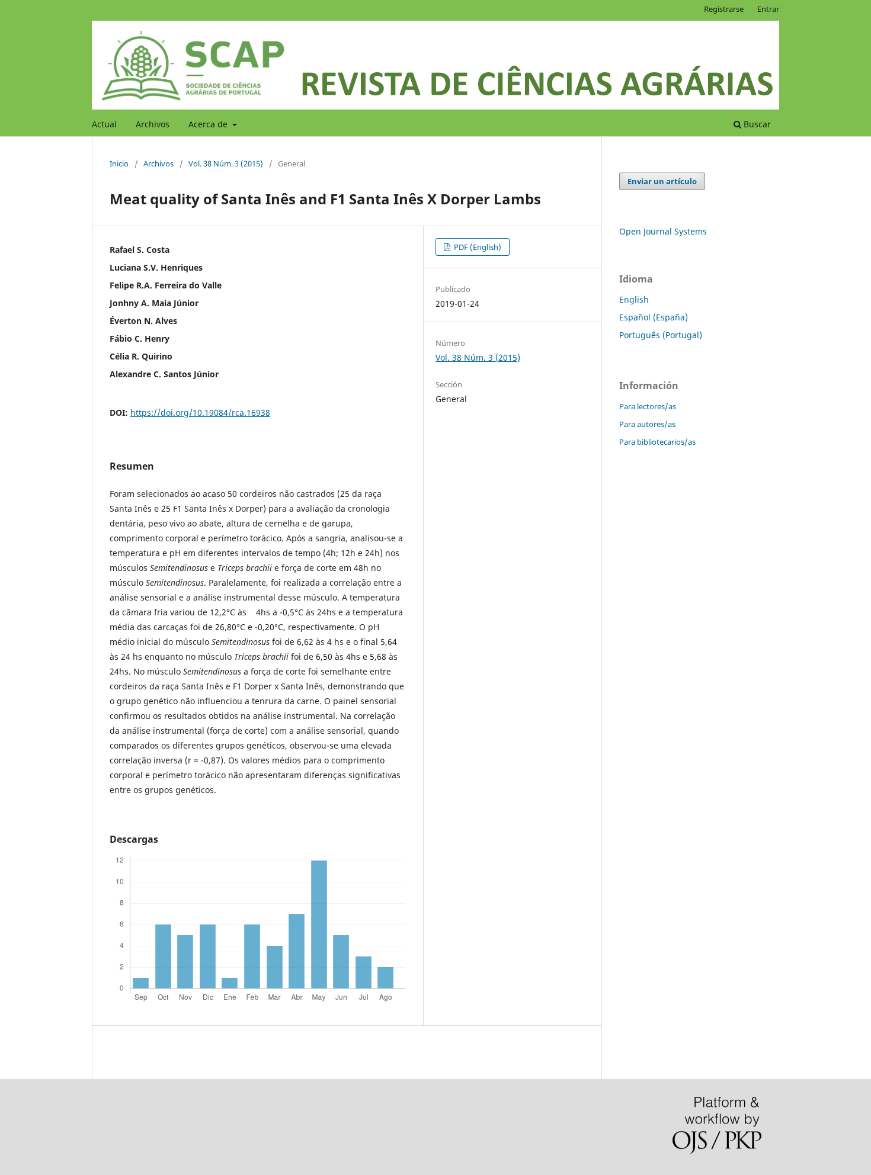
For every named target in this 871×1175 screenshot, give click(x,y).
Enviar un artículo (662, 181)
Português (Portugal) (660, 335)
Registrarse (724, 9)
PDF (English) (476, 247)
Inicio (119, 163)
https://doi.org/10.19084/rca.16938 (200, 412)
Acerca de (209, 124)
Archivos (152, 124)
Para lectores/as (647, 406)
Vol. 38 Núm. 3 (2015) (225, 163)
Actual (104, 124)
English (634, 299)
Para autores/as (647, 424)
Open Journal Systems (663, 231)
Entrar (768, 9)
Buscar (756, 124)
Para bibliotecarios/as (657, 441)
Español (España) (653, 317)
